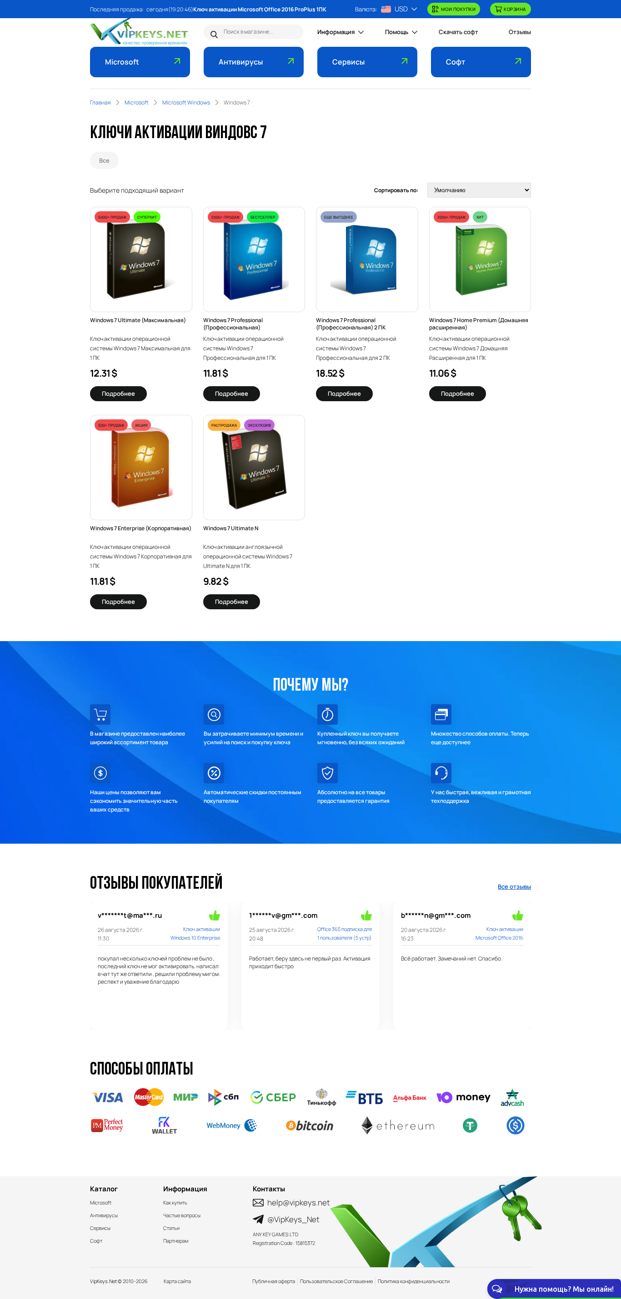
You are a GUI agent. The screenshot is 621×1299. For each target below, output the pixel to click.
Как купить (175, 1202)
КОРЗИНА (515, 9)
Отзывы (520, 32)
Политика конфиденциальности (414, 1281)
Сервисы (348, 62)
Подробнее (118, 393)
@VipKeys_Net (293, 1219)
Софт (455, 62)
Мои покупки (458, 9)
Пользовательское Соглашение (336, 1281)
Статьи (171, 1227)
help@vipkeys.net (298, 1202)
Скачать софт (458, 32)
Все (104, 160)
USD (401, 9)
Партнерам (175, 1240)
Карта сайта (177, 1281)
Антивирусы (241, 62)
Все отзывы (514, 886)
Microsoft (122, 62)
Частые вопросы (181, 1215)
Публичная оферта (273, 1281)
